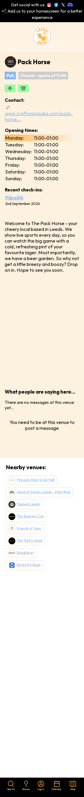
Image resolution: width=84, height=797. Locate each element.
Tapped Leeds (28, 504)
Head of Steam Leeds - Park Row (43, 492)
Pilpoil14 (14, 198)
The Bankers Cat (30, 516)
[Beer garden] (10, 88)
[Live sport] (23, 88)
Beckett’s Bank (29, 564)
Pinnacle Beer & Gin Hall (35, 479)
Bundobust (25, 552)
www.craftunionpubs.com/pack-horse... (39, 116)
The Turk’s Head (29, 540)
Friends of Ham (29, 528)
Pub (10, 75)
